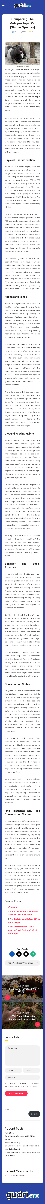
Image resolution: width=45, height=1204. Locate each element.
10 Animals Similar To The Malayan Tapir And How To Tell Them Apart (22, 930)
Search (8, 1109)
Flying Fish (9, 1133)
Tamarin (13, 907)
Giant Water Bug (12, 1142)
